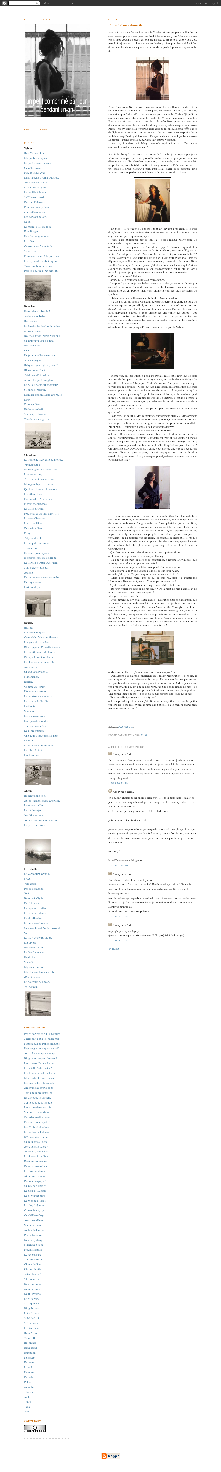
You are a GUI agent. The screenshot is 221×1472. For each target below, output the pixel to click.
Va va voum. (31, 251)
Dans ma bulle (32, 1284)
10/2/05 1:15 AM (118, 865)
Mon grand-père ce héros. (39, 484)
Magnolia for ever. (34, 172)
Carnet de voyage (34, 1210)
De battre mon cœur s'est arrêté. (42, 577)
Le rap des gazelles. (35, 908)
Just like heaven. (34, 815)
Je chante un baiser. (35, 316)
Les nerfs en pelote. (35, 217)
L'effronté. (30, 706)
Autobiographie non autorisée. (42, 801)
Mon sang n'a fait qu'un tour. (40, 469)
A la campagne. (33, 360)
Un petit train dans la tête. (39, 341)
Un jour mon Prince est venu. (41, 355)
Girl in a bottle (32, 1269)
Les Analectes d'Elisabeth (39, 1083)
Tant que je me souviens (38, 1092)
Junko (27, 1397)
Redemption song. (35, 796)
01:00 (144, 735)
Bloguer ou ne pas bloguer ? (40, 1058)
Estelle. (28, 681)
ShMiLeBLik (32, 1318)
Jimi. (27, 893)
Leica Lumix (31, 1313)
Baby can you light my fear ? (41, 365)
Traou (27, 1401)
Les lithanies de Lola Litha (39, 1073)
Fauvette (29, 1362)
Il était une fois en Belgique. (40, 558)
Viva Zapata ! (32, 464)
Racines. (29, 628)
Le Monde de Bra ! (35, 1200)
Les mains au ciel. (34, 716)
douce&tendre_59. (35, 212)
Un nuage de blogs (35, 1186)
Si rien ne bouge (33, 1244)
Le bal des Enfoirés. (35, 913)
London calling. (33, 474)
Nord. (27, 222)
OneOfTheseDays (34, 1215)
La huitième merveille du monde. (43, 459)
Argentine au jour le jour (38, 1087)
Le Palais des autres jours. (39, 745)
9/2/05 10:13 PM (118, 783)
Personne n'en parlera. (36, 207)
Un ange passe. (32, 582)
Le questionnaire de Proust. (40, 652)
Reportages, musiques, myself (41, 1048)
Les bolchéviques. (34, 632)
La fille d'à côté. (33, 750)
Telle (27, 1406)
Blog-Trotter (31, 1308)
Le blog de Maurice (35, 1171)
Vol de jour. (31, 987)
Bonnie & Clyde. (34, 898)
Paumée (28, 1377)
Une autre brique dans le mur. (41, 735)
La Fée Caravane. (34, 952)
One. (27, 350)
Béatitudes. (30, 321)
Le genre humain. (34, 730)
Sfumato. (29, 711)
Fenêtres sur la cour (35, 1161)
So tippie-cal (31, 1303)
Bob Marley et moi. (35, 153)
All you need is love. (36, 182)
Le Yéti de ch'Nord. (35, 187)
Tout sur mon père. (35, 726)
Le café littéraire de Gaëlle (39, 1068)
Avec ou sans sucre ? (36, 1146)
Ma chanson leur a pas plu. (39, 972)
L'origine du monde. (36, 721)
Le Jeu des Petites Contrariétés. (42, 326)
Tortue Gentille (33, 1259)
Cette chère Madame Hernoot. (41, 637)
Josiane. (28, 572)
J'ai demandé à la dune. (37, 375)
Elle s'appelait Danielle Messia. (42, 647)
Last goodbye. (32, 587)
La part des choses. (35, 825)
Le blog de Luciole (35, 1191)
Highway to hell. (34, 409)
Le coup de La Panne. (36, 543)
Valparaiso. (30, 884)
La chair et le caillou (36, 1156)
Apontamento (32, 1289)
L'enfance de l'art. (34, 805)
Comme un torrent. (35, 686)
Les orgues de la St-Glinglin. (40, 261)
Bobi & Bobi (31, 1333)
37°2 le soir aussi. (34, 197)
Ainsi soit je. (31, 667)
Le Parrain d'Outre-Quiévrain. (41, 562)
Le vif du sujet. (33, 810)
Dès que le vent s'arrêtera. (39, 657)
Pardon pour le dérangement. (41, 271)
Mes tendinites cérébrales (39, 1078)
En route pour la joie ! (37, 1122)
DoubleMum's (32, 1294)
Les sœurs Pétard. (34, 523)
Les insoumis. (32, 755)
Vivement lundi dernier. (38, 266)
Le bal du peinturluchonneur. (41, 385)
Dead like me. (32, 903)
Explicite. (30, 957)
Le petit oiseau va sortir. (38, 163)
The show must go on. (37, 419)
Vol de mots (31, 1323)
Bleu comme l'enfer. (35, 370)
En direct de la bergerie (37, 1097)
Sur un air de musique (36, 1112)
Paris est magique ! (35, 1181)
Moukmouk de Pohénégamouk (42, 1044)
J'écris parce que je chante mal (41, 1039)
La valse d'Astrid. (34, 509)
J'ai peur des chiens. (35, 538)
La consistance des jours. (38, 696)
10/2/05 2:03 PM (118, 916)
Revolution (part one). (37, 236)
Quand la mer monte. (36, 672)
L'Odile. (28, 740)
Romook (29, 1372)
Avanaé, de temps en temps (39, 1053)
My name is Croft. (34, 967)
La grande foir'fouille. (36, 701)
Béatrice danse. (33, 345)
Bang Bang (30, 1348)
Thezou (28, 1392)
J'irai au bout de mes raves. (39, 479)
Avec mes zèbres (33, 1220)
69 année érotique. (35, 390)
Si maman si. (31, 677)
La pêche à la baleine (36, 1132)
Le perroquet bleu (34, 1196)
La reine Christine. (35, 518)
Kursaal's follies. (33, 528)
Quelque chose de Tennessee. (41, 489)
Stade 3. (28, 962)
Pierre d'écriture (33, 1235)
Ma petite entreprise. (36, 158)
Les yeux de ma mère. (36, 642)
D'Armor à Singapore (36, 1137)
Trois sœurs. (31, 548)
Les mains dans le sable (37, 1107)
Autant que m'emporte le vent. (41, 820)
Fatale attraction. (34, 918)
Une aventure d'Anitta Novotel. (42, 928)
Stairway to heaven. (35, 414)
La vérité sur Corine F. (37, 874)
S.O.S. (27, 879)
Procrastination (33, 1249)
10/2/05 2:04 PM (118, 940)
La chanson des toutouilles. (40, 662)
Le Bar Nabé (31, 1328)
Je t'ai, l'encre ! (32, 1274)
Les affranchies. (33, 494)
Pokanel (29, 1382)
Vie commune (32, 1279)
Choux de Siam (33, 1264)
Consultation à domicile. (38, 246)
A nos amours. (32, 331)
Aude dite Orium (34, 1230)
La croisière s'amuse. (36, 923)
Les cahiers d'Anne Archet (39, 1063)
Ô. (25, 932)
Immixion (30, 1352)
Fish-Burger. (31, 231)
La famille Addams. (35, 192)
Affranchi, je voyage (36, 1151)
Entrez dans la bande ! (37, 311)
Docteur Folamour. (35, 202)
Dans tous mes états (35, 1166)
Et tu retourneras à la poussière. (42, 256)
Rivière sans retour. (35, 691)
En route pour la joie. (36, 553)
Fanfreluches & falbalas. (38, 499)
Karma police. (32, 404)
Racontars (30, 1343)
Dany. (27, 533)
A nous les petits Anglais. (39, 380)
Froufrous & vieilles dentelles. (41, 514)
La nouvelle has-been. (37, 982)
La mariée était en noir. (37, 227)
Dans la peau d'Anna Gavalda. (41, 177)
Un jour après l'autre (35, 1142)
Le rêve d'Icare (32, 1254)
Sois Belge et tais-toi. (36, 567)
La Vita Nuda (32, 1299)
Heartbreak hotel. (34, 947)
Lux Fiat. (29, 241)
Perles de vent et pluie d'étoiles (42, 1034)
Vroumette (30, 1338)
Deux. (27, 399)
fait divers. (30, 942)
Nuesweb (29, 1357)
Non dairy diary (33, 1240)
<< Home (113, 948)
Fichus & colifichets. (36, 504)
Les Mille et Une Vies (36, 1127)
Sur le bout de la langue (38, 1102)
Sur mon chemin (33, 1225)
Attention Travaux (35, 1176)
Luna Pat (29, 1367)
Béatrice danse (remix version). (42, 336)
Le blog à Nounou (34, 1205)
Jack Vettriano (125, 727)
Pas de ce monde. (34, 888)
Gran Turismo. (32, 168)
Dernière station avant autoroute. (43, 395)
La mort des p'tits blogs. (38, 937)
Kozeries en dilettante (37, 1117)
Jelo (26, 1411)
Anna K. (29, 1387)
